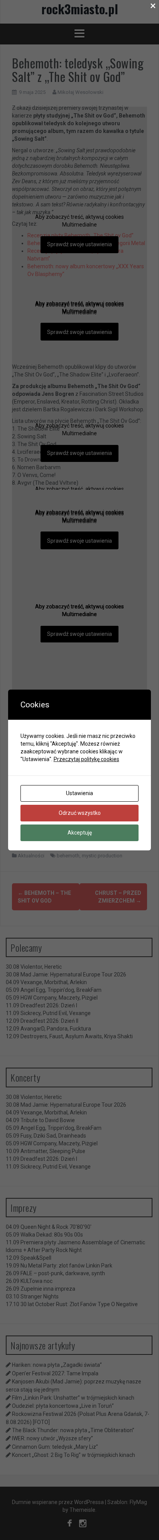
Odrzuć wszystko (80, 813)
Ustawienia (79, 793)
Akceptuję (80, 833)
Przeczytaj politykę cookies (86, 759)
